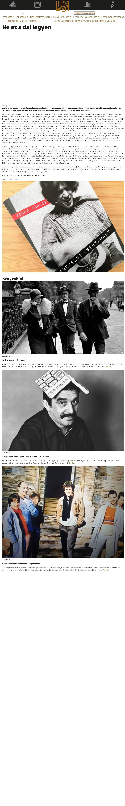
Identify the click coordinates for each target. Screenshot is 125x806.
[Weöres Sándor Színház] (62, 6)
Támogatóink (8, 17)
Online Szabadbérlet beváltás (69, 21)
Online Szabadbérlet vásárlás (109, 17)
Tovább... (109, 367)
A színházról (34, 21)
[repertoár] (12, 5)
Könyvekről (12, 279)
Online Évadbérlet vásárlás (80, 17)
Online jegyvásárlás (55, 17)
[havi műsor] (37, 5)
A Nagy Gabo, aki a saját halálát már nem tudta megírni (25, 456)
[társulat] (87, 5)
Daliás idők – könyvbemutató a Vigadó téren (21, 563)
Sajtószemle (22, 17)
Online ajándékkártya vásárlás (99, 21)
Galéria (23, 21)
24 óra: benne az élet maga (13, 360)
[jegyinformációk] (112, 5)
